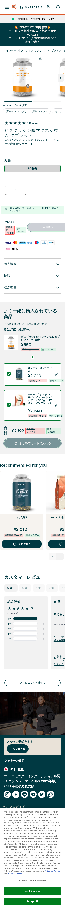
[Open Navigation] (7, 7)
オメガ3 (21, 517)
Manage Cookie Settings (33, 880)
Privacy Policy (52, 871)
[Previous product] (52, 556)
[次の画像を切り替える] (61, 78)
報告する (59, 664)
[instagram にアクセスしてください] (7, 794)
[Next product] (60, 556)
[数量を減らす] (9, 190)
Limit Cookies (32, 891)
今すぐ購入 (24, 544)
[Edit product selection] (56, 374)
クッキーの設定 (14, 760)
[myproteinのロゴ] (31, 7)
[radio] (32, 168)
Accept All (32, 901)
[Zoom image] (41, 59)
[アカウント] (48, 7)
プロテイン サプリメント (35, 50)
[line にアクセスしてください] (24, 794)
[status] (15, 190)
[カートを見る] (58, 7)
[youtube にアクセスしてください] (33, 794)
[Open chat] (50, 794)
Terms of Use (15, 873)
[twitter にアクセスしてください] (42, 794)
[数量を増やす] (22, 190)
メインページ (11, 50)
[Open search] (15, 7)
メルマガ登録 (17, 748)
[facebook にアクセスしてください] (16, 794)
